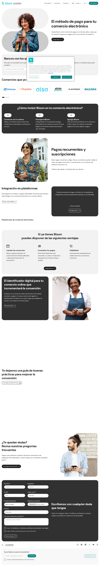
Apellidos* (31, 484)
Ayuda (77, 3)
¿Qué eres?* (32, 492)
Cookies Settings (34, 77)
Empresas (57, 3)
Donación (65, 3)
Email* (6, 492)
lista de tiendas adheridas (20, 256)
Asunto (6, 509)
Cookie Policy (50, 73)
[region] (50, 69)
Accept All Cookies (67, 77)
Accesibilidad (17, 3)
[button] (3, 97)
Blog (73, 3)
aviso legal (45, 528)
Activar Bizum (93, 3)
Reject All (56, 77)
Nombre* (7, 484)
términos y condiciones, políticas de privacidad (27, 528)
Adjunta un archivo (34, 501)
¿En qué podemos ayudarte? (14, 516)
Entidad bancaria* (10, 501)
